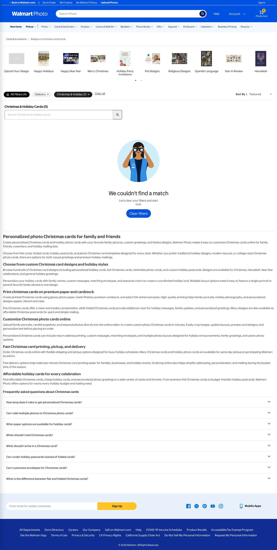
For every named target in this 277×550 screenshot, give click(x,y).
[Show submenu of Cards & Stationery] (76, 26)
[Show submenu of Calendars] (213, 26)
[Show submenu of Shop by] (251, 26)
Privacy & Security (83, 535)
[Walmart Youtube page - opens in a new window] (212, 506)
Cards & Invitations (16, 39)
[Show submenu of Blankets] (131, 26)
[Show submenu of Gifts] (163, 26)
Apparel (172, 26)
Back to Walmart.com (23, 2)
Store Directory (54, 530)
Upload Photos (109, 2)
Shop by (245, 26)
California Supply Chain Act (143, 535)
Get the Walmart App (33, 535)
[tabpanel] (16, 62)
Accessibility (219, 530)
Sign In (261, 2)
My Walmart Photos (86, 2)
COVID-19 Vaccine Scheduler (164, 530)
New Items (16, 26)
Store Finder (49, 2)
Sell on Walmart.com (118, 530)
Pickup (29, 26)
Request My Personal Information (236, 535)
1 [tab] (135, 80)
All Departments (29, 530)
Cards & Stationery (64, 26)
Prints (44, 26)
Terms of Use (59, 535)
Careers (73, 530)
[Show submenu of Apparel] (178, 26)
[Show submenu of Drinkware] (196, 26)
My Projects (66, 2)
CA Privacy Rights (110, 535)
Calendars (206, 26)
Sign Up (117, 506)
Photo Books (143, 26)
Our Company (91, 530)
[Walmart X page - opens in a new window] (196, 506)
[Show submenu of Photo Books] (152, 26)
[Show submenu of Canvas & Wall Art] (116, 26)
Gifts (159, 26)
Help (216, 13)
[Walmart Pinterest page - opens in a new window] (204, 506)
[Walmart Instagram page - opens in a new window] (221, 506)
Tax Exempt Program (240, 530)
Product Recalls (197, 530)
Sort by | (241, 94)
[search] (117, 114)
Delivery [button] (40, 94)
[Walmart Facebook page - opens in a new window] (188, 506)
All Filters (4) (19, 94)
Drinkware (188, 26)
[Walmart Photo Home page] (30, 14)
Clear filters (138, 213)
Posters (85, 26)
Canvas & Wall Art (105, 26)
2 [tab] (140, 80)
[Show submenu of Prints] (49, 26)
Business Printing (227, 26)
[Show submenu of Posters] (91, 26)
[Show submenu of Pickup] (36, 26)
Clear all (100, 93)
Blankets (125, 26)
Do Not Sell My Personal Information (187, 535)
